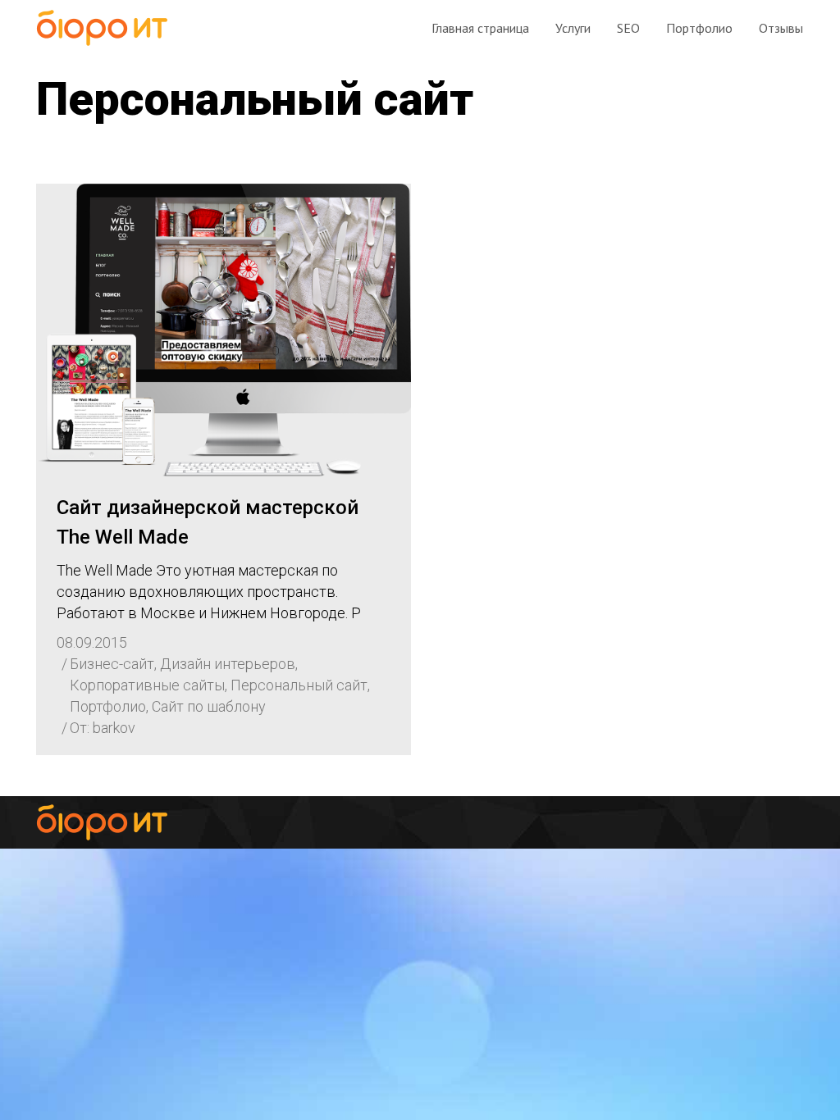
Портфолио (108, 706)
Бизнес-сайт (112, 663)
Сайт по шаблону (209, 706)
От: (102, 727)
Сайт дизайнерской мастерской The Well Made (207, 522)
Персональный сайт (299, 685)
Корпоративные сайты (147, 685)
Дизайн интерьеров (227, 663)
